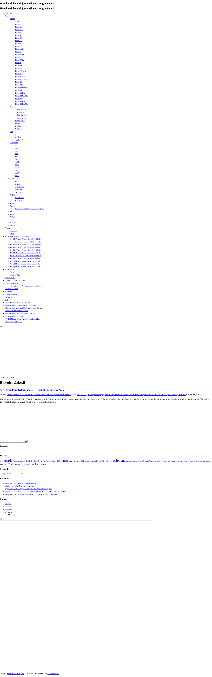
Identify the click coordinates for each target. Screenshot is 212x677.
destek (28, 461)
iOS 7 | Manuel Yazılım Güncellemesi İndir (25, 267)
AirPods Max (19, 198)
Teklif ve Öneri (15, 275)
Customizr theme (53, 674)
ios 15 (17, 173)
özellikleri (36, 464)
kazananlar (132, 395)
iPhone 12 (18, 82)
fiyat (41, 461)
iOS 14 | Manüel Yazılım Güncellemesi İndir (25, 247)
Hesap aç (8, 504)
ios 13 (17, 167)
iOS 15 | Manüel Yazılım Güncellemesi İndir (25, 245)
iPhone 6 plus (19, 49)
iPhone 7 (18, 52)
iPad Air (17, 123)
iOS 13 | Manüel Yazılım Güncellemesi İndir (25, 250)
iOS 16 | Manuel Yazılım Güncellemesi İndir (25, 239)
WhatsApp (18, 192)
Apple (7, 16)
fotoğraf (48, 461)
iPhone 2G (18, 24)
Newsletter (8, 297)
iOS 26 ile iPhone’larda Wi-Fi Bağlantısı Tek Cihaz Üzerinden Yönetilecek (31, 494)
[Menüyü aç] (1, 326)
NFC (11, 220)
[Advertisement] (106, 357)
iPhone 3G (18, 27)
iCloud (12, 203)
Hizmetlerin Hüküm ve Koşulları (16, 311)
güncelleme (62, 460)
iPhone (12, 19)
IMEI (87, 461)
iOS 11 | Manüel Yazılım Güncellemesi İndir (25, 256)
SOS (6, 300)
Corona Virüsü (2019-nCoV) (15, 280)
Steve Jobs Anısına (11, 289)
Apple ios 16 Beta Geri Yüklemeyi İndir (29, 242)
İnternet (12, 225)
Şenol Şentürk (172, 395)
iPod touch (156, 461)
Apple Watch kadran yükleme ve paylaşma (29, 209)
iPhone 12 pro (20, 85)
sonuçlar (143, 395)
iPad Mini (18, 126)
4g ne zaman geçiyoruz (100, 395)
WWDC (12, 223)
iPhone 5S (18, 41)
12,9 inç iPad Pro (21, 115)
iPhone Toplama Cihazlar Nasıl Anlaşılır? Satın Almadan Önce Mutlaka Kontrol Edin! (35, 491)
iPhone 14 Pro (20, 101)
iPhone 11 (18, 74)
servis (177, 461)
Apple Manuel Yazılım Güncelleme (17, 236)
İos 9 (16, 156)
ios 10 (17, 159)
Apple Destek (9, 269)
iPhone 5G (18, 38)
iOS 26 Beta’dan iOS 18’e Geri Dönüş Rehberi (21, 483)
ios (97, 460)
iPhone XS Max (20, 71)
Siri (16, 181)
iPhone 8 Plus (19, 60)
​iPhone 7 (44, 464)
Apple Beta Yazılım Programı (15, 316)
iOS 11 (108, 461)
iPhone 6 (18, 44)
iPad (11, 107)
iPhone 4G (18, 32)
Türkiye (186, 461)
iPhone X (18, 63)
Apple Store (14, 178)
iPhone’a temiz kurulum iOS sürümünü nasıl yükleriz (23, 308)
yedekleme (207, 461)
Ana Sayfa (8, 13)
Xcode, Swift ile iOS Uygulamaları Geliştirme (26, 286)
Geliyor (54, 461)
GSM (9, 395)
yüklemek (20, 464)
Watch (195, 461)
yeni (2, 464)
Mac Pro (18, 137)
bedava (23, 461)
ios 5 (16, 145)
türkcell (149, 395)
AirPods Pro (19, 201)
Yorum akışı (9, 512)
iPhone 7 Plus (19, 54)
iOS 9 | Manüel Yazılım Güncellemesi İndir (25, 261)
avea (116, 395)
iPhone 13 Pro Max (21, 96)
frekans (121, 395)
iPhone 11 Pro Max (21, 79)
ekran (32, 461)
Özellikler (27, 464)
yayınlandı (201, 461)
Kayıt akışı (8, 509)
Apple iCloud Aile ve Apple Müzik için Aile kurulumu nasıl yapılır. (28, 489)
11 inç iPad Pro (20, 112)
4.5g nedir (88, 395)
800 (110, 395)
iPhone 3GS (19, 30)
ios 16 (17, 176)
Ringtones (13, 231)
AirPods (12, 195)
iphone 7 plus (149, 461)
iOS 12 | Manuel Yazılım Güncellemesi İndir (25, 253)
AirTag (12, 217)
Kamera (173, 461)
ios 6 (16, 148)
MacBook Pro (19, 140)
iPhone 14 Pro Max (21, 104)
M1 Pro (17, 134)
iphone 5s (134, 461)
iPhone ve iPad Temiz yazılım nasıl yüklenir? (20, 313)
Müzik (12, 234)
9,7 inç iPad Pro (20, 118)
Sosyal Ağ (18, 189)
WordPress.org (10, 515)
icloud (83, 461)
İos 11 (17, 162)
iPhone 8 (18, 57)
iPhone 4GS (19, 35)
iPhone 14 (18, 99)
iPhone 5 (128, 461)
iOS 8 (103, 461)
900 (113, 395)
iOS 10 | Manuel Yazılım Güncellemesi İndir (25, 258)
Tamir (12, 272)
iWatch (12, 206)
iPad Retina (19, 129)
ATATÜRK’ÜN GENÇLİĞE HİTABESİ (19, 302)
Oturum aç (8, 507)
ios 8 (16, 154)
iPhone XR (18, 66)
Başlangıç (3, 377)
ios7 (100, 461)
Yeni (6, 464)
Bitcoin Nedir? (10, 278)
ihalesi (126, 395)
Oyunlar (17, 184)
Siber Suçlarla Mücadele (13, 322)
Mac (11, 132)
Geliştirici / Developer (12, 283)
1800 (78, 395)
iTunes (7, 228)
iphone (17, 21)
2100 (82, 395)
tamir (181, 461)
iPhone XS (18, 68)
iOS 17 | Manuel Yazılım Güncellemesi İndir (20, 305)
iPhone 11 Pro (20, 76)
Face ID (36, 461)
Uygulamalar (19, 187)
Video (191, 461)
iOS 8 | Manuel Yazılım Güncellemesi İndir (25, 264)
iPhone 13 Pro (20, 93)
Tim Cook (8, 291)
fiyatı (44, 461)
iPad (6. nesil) (20, 121)
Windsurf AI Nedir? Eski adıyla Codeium (19, 486)
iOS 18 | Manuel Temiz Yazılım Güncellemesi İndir (23, 319)
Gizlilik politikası (11, 294)
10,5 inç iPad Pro (21, 110)
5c (0, 461)
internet (92, 461)
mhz (138, 395)
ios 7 (16, 151)
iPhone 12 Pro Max (21, 88)
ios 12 (17, 165)
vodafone (155, 395)
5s (2, 461)
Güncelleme (14, 143)
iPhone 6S (18, 46)
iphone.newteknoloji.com (15, 674)
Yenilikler (12, 464)
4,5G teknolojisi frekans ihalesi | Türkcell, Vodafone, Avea (32, 389)
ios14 (16, 170)
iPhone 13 (18, 90)
